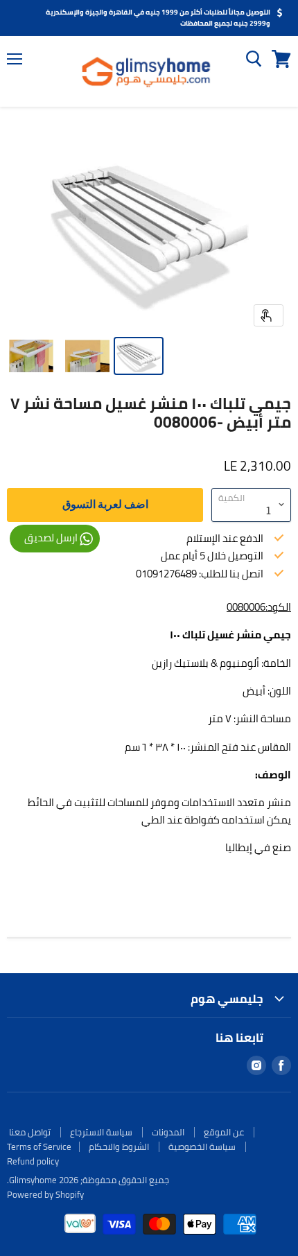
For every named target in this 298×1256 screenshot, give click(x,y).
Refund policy (33, 1161)
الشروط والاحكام (119, 1146)
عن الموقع (224, 1132)
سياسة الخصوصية (202, 1146)
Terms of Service (39, 1146)
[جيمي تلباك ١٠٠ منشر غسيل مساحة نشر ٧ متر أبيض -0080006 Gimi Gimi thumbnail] (138, 356)
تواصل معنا (30, 1132)
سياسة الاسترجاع (101, 1132)
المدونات (168, 1132)
